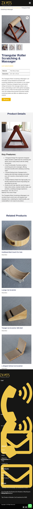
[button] (30, 3)
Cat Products (8, 8)
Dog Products (5, 478)
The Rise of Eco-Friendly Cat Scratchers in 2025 (15, 487)
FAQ (3, 460)
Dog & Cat (4, 472)
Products (4, 452)
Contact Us (5, 463)
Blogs (3, 455)
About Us (4, 458)
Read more (4, 254)
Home (2, 8)
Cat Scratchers (17, 8)
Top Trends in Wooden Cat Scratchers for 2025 (14, 497)
